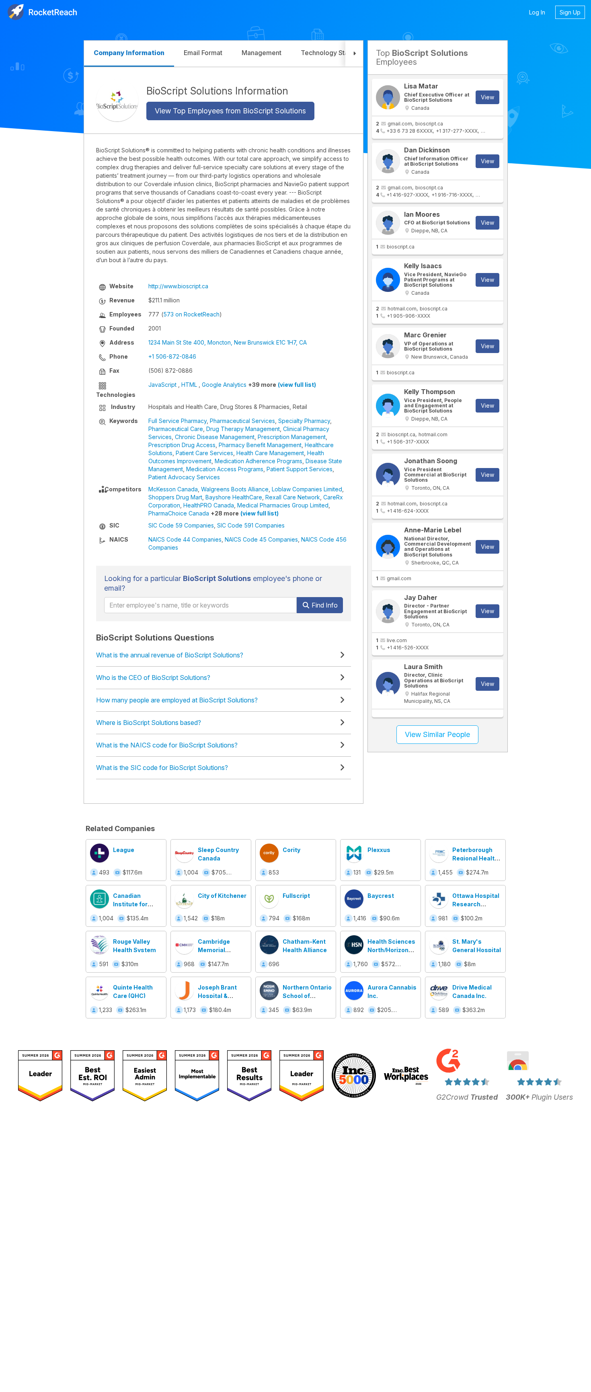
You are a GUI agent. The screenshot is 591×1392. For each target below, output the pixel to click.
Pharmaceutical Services (242, 420)
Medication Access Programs (224, 469)
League (123, 849)
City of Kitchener (222, 895)
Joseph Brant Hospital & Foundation (217, 996)
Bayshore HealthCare (233, 497)
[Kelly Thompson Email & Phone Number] (388, 406)
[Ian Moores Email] (388, 223)
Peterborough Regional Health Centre (475, 858)
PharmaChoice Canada (178, 513)
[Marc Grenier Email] (388, 346)
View (487, 97)
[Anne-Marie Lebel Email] (388, 547)
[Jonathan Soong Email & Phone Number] (388, 475)
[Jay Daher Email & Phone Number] (388, 611)
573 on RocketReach (191, 314)
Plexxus (378, 849)
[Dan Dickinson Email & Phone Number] (388, 161)
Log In (537, 12)
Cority (291, 849)
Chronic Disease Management (214, 436)
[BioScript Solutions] (117, 100)
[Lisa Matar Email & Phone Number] (388, 97)
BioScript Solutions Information (217, 90)
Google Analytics (224, 384)
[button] (354, 54)
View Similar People (437, 734)
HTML (189, 384)
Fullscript (296, 895)
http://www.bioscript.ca (178, 286)
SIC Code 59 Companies (181, 525)
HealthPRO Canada (208, 505)
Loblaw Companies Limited (307, 489)
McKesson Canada (173, 489)
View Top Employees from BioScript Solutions (230, 111)
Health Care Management (270, 453)
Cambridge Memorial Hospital (214, 950)
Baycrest (380, 895)
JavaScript (162, 384)
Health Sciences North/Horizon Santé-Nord (391, 950)
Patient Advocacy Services (184, 477)
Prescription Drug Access (181, 444)
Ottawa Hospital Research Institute (475, 904)
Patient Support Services (299, 469)
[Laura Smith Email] (388, 684)
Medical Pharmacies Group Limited (282, 505)
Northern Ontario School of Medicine (307, 996)
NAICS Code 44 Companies (185, 539)
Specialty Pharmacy (304, 420)
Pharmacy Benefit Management (260, 444)
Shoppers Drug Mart (175, 497)
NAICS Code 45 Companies (261, 539)
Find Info (324, 605)
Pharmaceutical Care (175, 428)
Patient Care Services (204, 453)
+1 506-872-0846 (172, 356)
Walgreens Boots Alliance (235, 489)
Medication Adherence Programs (258, 461)
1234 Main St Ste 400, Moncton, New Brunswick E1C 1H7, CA (227, 342)
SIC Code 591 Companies (251, 525)
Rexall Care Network (292, 497)
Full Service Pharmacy (177, 420)
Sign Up (570, 12)
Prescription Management (292, 436)
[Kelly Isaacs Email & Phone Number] (388, 280)
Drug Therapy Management (243, 428)
